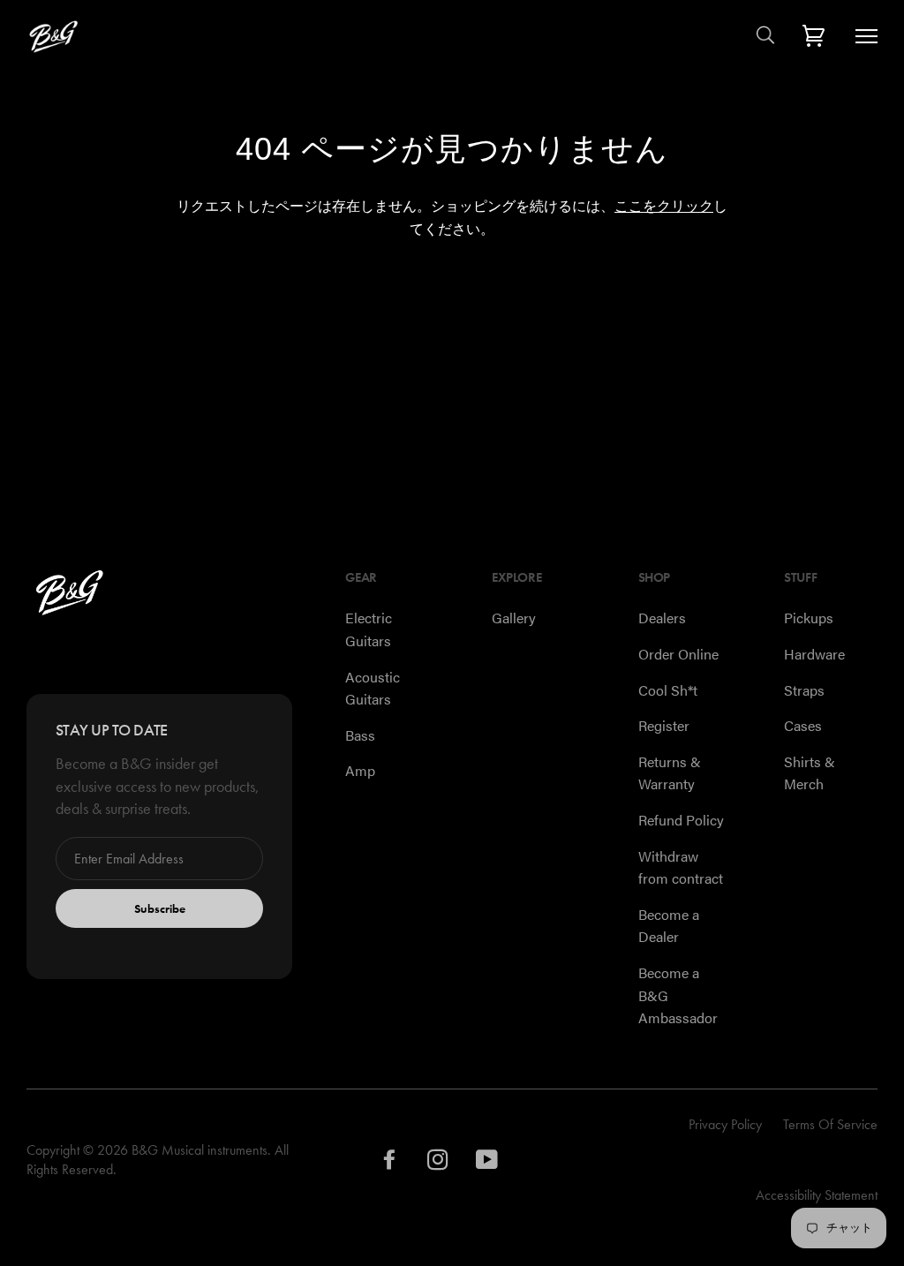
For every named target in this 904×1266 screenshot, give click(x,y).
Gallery (514, 617)
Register (663, 725)
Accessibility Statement (817, 1195)
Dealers (662, 617)
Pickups (808, 617)
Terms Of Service (830, 1124)
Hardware (814, 654)
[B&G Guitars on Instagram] (438, 1164)
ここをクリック (663, 206)
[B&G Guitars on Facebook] (390, 1164)
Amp (360, 770)
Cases (803, 725)
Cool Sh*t (667, 690)
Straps (804, 690)
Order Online (678, 654)
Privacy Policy (725, 1124)
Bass (360, 735)
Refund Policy (681, 820)
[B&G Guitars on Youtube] (487, 1164)
